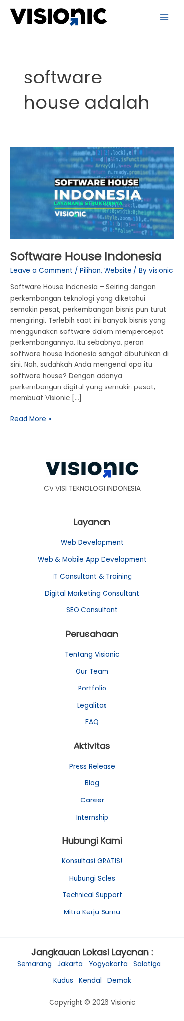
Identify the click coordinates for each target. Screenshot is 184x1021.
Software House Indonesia (86, 256)
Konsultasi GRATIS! (92, 861)
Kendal (90, 980)
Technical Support (92, 895)
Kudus (63, 980)
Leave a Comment (41, 270)
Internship (92, 817)
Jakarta (70, 963)
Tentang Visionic (92, 654)
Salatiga (147, 963)
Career (92, 800)
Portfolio (92, 688)
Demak (119, 980)
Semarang (34, 963)
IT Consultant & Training (92, 576)
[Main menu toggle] (165, 17)
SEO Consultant (92, 610)
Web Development (92, 542)
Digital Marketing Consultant (92, 593)
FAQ (92, 722)
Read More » (30, 419)
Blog (92, 783)
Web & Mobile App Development (92, 559)
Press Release (92, 766)
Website (117, 270)
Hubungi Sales (92, 878)
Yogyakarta (108, 963)
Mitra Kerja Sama (92, 912)
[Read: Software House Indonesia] (92, 192)
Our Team (92, 671)
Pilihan (90, 270)
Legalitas (92, 705)
